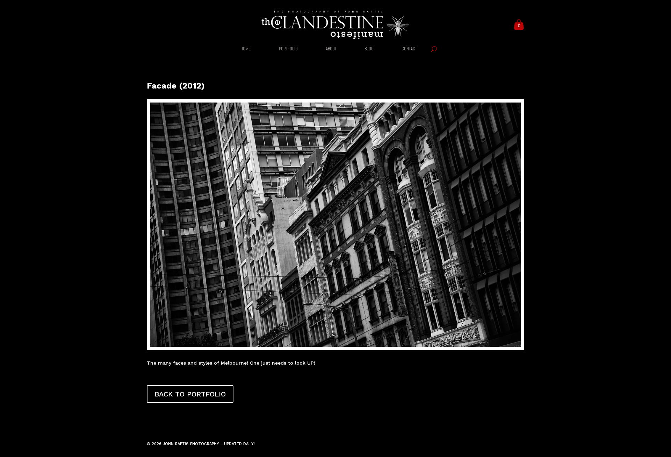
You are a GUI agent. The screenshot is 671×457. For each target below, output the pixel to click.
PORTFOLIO (288, 49)
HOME (245, 49)
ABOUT (331, 49)
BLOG (369, 49)
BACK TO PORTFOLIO (190, 394)
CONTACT (409, 49)
